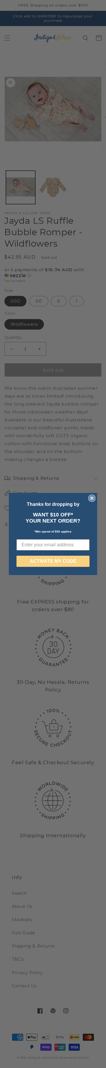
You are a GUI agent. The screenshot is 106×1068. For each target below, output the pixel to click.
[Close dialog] (92, 498)
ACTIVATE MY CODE (53, 561)
